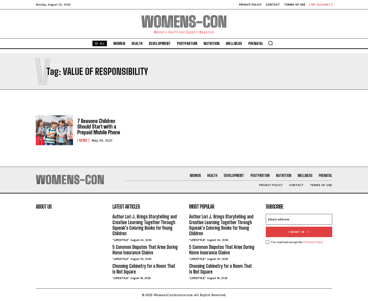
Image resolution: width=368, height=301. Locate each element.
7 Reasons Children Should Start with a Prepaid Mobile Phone (98, 126)
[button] (270, 43)
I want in (296, 232)
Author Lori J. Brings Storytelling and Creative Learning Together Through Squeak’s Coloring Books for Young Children (144, 225)
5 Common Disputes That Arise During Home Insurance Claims (145, 249)
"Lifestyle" (120, 240)
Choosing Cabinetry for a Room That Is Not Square (143, 268)
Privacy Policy (313, 242)
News (83, 140)
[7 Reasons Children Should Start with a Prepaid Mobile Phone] (54, 130)
